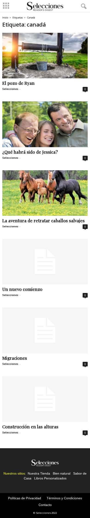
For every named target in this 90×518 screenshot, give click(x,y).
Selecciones (10, 89)
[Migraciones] (45, 330)
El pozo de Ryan (18, 83)
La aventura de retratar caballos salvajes (43, 220)
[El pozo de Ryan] (45, 55)
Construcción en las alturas (30, 427)
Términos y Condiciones (64, 498)
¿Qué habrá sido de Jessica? (30, 152)
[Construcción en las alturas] (45, 399)
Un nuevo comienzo (22, 289)
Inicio (5, 17)
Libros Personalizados (50, 478)
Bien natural (61, 473)
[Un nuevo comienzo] (45, 261)
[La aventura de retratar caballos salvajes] (45, 193)
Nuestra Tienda (39, 473)
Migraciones (14, 358)
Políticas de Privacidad (24, 498)
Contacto (45, 505)
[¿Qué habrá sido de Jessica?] (45, 124)
